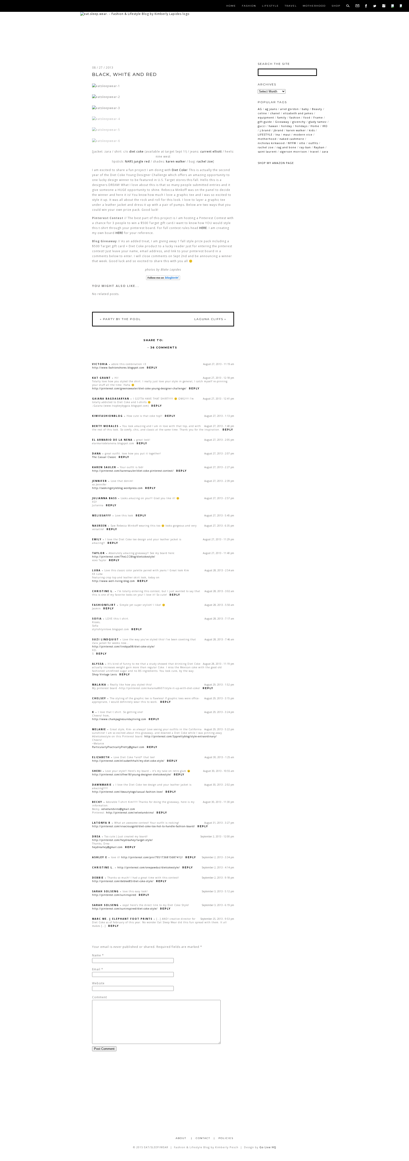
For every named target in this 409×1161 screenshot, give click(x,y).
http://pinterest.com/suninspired (114, 895)
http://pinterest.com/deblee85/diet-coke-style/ (123, 881)
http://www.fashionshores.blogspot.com (118, 367)
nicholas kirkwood (271, 143)
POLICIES (225, 1138)
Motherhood (314, 6)
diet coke (136, 152)
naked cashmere (292, 139)
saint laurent (267, 151)
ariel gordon (289, 109)
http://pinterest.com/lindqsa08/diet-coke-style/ (123, 646)
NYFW (292, 143)
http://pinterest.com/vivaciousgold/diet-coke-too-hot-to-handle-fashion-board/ (143, 826)
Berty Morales (105, 426)
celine (262, 113)
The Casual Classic (104, 457)
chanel (275, 113)
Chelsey (99, 698)
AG (260, 109)
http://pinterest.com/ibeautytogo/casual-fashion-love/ (127, 791)
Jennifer (99, 481)
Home (231, 6)
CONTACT (203, 1138)
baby (305, 109)
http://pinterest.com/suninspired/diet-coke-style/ (125, 908)
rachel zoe (205, 161)
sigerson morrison (293, 151)
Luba (96, 570)
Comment (99, 997)
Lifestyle (270, 6)
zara (325, 151)
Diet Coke (179, 170)
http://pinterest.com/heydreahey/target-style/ (122, 840)
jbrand (278, 130)
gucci (262, 126)
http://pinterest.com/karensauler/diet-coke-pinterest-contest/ (133, 470)
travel (314, 151)
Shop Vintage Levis (104, 674)
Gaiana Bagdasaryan (110, 398)
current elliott (211, 152)
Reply (152, 367)
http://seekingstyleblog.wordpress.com (117, 488)
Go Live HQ (267, 1147)
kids (312, 130)
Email (96, 969)
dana (96, 453)
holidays (301, 126)
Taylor (98, 553)
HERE (203, 228)
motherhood (267, 139)
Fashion (249, 6)
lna (278, 134)
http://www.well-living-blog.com (113, 581)
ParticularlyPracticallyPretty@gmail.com (118, 747)
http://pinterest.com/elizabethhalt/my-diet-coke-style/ (128, 760)
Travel (291, 6)
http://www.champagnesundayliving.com (119, 719)
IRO (325, 126)
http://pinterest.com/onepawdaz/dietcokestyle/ (148, 867)
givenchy (299, 121)
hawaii (273, 126)
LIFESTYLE (265, 134)
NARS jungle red (137, 161)
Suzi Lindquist (105, 639)
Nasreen (99, 525)
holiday (286, 126)
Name (96, 955)
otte (302, 143)
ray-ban (305, 147)
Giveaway (282, 121)
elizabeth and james (298, 113)
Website (98, 983)
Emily (97, 539)
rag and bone (286, 147)
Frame (318, 117)
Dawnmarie (102, 784)
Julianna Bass (104, 498)
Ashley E (99, 857)
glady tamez (318, 121)
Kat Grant (101, 377)
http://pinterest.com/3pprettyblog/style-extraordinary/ (180, 736)
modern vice (302, 134)
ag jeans (271, 109)
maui (286, 134)
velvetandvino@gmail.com (118, 809)
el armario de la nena (112, 439)
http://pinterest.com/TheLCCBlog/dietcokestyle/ (123, 556)
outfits (313, 143)
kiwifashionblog (107, 416)
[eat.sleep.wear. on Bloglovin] (163, 277)
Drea (96, 836)
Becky (97, 802)
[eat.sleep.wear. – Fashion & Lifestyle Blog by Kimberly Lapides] (135, 14)
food (306, 117)
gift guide (265, 121)
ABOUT (181, 1138)
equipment (266, 117)
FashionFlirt (104, 605)
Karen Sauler (104, 467)
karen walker (176, 161)
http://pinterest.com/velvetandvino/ (130, 812)
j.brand (265, 130)
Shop (336, 6)
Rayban (319, 147)
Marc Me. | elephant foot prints (122, 918)
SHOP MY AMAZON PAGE (276, 163)
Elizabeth (101, 757)
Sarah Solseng (105, 891)
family (281, 117)
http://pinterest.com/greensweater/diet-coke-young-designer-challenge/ (139, 388)
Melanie (99, 729)
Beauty (317, 109)
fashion (294, 117)
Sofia (97, 618)
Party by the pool (120, 319)
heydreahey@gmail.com (107, 847)
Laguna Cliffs (210, 319)
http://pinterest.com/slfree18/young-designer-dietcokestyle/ (131, 774)
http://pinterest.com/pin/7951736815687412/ (152, 857)
